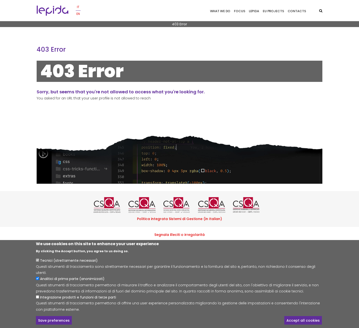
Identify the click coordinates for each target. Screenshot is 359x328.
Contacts (297, 11)
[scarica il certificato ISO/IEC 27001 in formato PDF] (144, 205)
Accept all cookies (303, 320)
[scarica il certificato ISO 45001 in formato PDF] (214, 205)
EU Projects (273, 11)
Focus (239, 11)
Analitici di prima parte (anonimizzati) (72, 278)
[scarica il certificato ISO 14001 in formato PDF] (249, 205)
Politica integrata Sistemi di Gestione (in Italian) (179, 218)
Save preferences (54, 320)
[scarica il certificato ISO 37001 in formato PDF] (179, 205)
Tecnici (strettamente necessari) (69, 260)
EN (78, 14)
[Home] (52, 10)
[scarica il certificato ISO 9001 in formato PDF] (110, 205)
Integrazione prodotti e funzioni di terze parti (78, 297)
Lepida (254, 11)
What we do (220, 11)
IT (78, 7)
